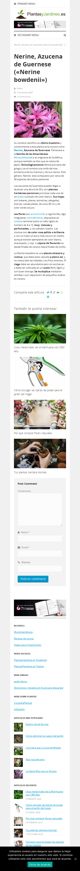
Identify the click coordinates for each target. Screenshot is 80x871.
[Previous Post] (61, 44)
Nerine (18, 150)
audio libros (20, 681)
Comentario (24, 491)
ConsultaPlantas (23, 703)
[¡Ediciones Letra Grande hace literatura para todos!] (40, 27)
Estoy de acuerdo (40, 864)
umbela (18, 221)
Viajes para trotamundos (27, 645)
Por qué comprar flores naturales (44, 818)
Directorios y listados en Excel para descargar (38, 687)
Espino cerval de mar (37, 724)
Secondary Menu (28, 35)
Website (25, 562)
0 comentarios (24, 96)
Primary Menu (26, 3)
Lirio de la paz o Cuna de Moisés (43, 747)
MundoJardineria (23, 632)
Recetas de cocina (23, 638)
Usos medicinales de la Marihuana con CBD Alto (44, 793)
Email (25, 547)
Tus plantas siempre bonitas (41, 830)
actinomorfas (38, 214)
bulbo (20, 196)
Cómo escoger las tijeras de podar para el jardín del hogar (44, 806)
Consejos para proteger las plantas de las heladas (45, 843)
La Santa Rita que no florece (41, 771)
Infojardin (19, 709)
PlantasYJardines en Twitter (29, 666)
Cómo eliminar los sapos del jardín (44, 736)
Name (25, 532)
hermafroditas (35, 217)
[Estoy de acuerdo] (75, 859)
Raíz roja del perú (35, 759)
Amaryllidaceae (23, 157)
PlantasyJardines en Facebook (30, 660)
